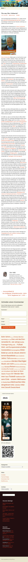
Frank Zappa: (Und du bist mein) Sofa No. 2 (8, 532)
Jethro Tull (5, 358)
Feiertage (4, 345)
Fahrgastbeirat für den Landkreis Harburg (10, 233)
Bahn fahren (12, 15)
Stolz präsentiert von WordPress (8, 559)
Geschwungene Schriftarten (8, 535)
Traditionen (18, 376)
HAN (4, 63)
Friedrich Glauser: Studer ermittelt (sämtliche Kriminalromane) (8, 520)
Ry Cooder (10, 369)
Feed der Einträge (5, 476)
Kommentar (4, 309)
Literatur (14, 361)
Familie (22, 342)
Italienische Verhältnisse (10, 148)
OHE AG (6, 138)
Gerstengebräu (15, 350)
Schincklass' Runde (17, 369)
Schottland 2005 (8, 371)
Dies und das (16, 339)
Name (3, 318)
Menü (2, 8)
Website (3, 324)
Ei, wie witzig (14, 342)
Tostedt (12, 376)
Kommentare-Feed (5, 478)
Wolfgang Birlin (13, 153)
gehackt (22, 200)
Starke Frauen (6, 374)
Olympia (7, 367)
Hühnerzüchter (9, 83)
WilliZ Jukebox (16, 385)
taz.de (10, 234)
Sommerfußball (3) (7, 291)
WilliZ (18, 15)
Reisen (13, 367)
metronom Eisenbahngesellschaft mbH (12, 20)
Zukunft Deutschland (12, 387)
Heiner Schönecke (20, 26)
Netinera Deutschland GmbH (8, 143)
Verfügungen (15, 220)
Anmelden (3, 474)
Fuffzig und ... (12, 345)
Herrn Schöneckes (5, 57)
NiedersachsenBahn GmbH (7, 140)
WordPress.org (4, 481)
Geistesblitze (6, 350)
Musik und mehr (7, 364)
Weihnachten (16, 382)
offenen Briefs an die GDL (19, 98)
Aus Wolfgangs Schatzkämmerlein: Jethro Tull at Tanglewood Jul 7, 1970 (14, 294)
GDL (18, 18)
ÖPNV (14, 126)
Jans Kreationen (20, 356)
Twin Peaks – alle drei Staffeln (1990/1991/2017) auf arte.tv (8, 515)
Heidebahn (10, 79)
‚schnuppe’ (22, 167)
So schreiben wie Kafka (9, 537)
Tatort (7, 376)
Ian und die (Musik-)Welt (14, 353)
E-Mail (3, 321)
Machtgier (22, 361)
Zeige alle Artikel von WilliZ (16, 284)
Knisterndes (13, 358)
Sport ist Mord (18, 371)
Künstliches (7, 361)
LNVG (22, 123)
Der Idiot (9, 339)
